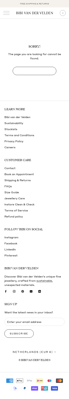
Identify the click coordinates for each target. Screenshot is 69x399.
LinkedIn (10, 249)
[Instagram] (14, 291)
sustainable (44, 280)
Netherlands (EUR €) (33, 351)
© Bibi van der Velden (34, 360)
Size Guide (11, 192)
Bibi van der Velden (17, 117)
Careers (9, 147)
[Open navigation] (6, 13)
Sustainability (13, 123)
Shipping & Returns (17, 180)
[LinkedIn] (39, 291)
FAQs (8, 186)
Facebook (10, 243)
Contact (9, 168)
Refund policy (13, 216)
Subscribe (19, 333)
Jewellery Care (14, 198)
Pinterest (10, 255)
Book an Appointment (19, 174)
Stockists (10, 129)
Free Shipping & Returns (34, 4)
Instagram (11, 237)
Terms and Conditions (19, 135)
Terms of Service (16, 210)
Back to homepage (34, 71)
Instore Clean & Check (19, 204)
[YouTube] (31, 291)
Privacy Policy (13, 141)
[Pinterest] (22, 291)
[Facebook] (5, 291)
